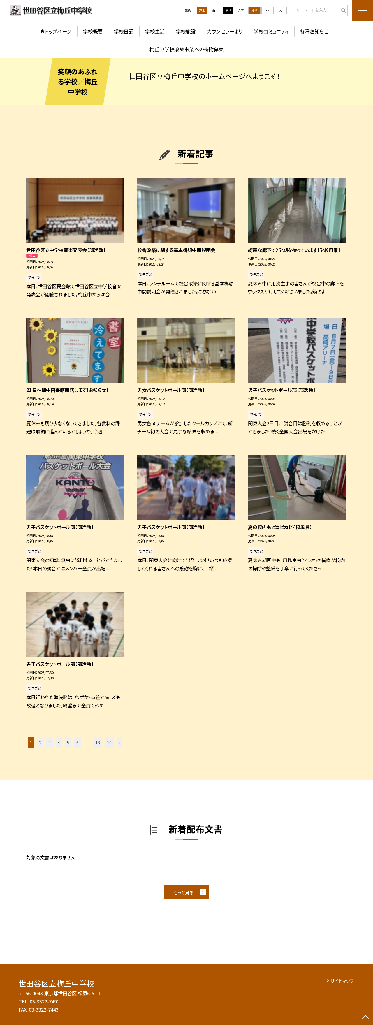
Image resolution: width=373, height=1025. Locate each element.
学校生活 (155, 31)
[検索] (342, 10)
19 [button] (109, 742)
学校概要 (93, 31)
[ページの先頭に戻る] (365, 1017)
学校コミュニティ (271, 31)
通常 (202, 10)
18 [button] (97, 742)
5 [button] (68, 742)
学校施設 (186, 31)
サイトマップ (342, 980)
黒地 (228, 10)
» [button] (120, 742)
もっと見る (183, 892)
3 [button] (49, 742)
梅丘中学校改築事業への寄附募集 (186, 49)
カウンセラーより (224, 31)
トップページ (58, 31)
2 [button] (40, 742)
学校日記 (123, 31)
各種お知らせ (314, 31)
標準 (254, 10)
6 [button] (77, 742)
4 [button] (59, 742)
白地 (215, 10)
